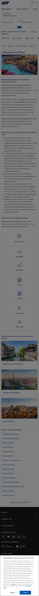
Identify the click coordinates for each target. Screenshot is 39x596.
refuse (13, 584)
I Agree (25, 592)
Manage (12, 592)
